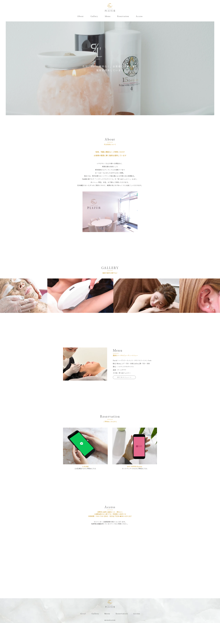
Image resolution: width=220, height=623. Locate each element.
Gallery (94, 16)
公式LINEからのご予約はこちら (85, 469)
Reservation (123, 16)
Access (139, 16)
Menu (107, 16)
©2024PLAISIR (109, 620)
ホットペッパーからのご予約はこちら (134, 469)
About (80, 16)
